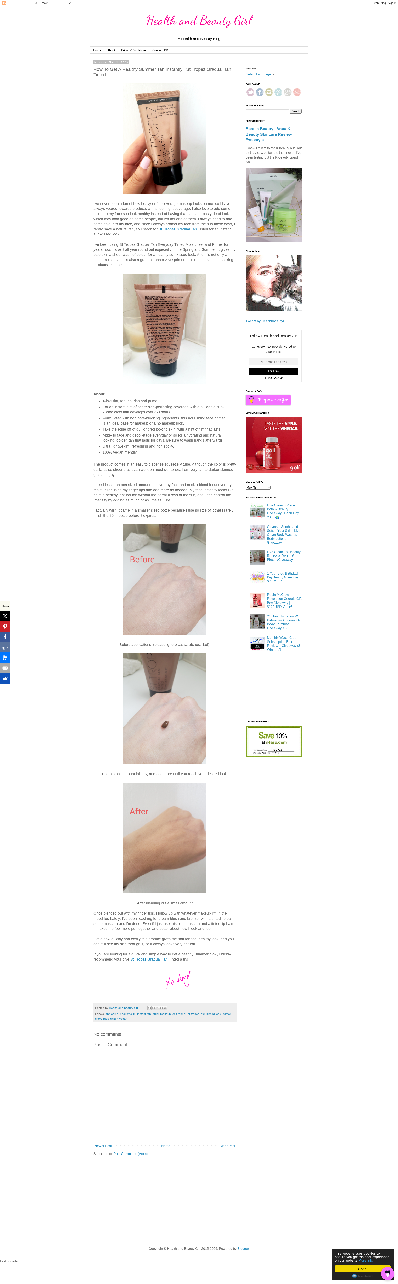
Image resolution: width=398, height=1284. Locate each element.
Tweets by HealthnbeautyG (265, 321)
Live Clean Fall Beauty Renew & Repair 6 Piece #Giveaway (284, 556)
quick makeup (162, 1013)
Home (97, 50)
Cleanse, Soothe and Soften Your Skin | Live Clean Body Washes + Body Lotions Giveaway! (283, 535)
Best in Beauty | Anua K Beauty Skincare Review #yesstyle (269, 134)
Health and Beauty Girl (199, 20)
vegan (123, 1018)
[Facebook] (5, 637)
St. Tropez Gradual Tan (178, 229)
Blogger (243, 1248)
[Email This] (149, 1008)
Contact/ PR (160, 50)
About (111, 50)
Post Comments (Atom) (131, 1154)
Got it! (363, 1268)
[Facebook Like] (5, 647)
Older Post (227, 1146)
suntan (227, 1013)
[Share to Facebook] (161, 1008)
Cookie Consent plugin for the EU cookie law (362, 1276)
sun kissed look (211, 1013)
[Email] (5, 668)
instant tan (144, 1013)
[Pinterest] (5, 626)
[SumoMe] (5, 678)
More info (365, 1260)
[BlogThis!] (153, 1008)
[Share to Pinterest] (165, 1008)
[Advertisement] (277, 687)
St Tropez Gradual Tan (148, 959)
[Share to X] (157, 1008)
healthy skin (128, 1013)
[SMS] (5, 657)
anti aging (112, 1013)
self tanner (179, 1013)
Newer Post (103, 1146)
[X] (5, 616)
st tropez (193, 1013)
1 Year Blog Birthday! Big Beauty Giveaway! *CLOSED (283, 577)
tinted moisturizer (106, 1018)
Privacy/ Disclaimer (133, 50)
